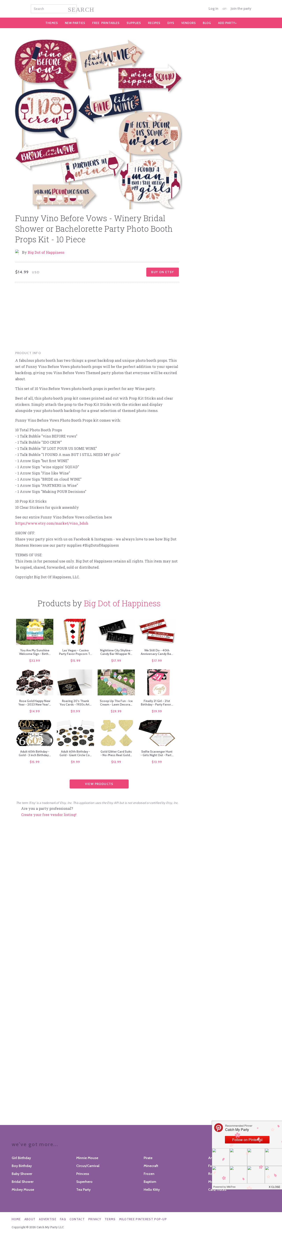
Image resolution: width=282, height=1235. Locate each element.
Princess (82, 1174)
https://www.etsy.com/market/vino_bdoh (51, 523)
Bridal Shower (22, 1182)
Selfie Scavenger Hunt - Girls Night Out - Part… (157, 753)
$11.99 (75, 711)
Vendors (188, 23)
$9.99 (75, 762)
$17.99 (116, 660)
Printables (106, 23)
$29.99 (116, 711)
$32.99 (34, 660)
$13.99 (157, 762)
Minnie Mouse (87, 1158)
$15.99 (75, 660)
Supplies (134, 23)
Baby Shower (22, 1174)
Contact (77, 1219)
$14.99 (35, 711)
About (30, 1219)
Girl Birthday (21, 1158)
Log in (213, 8)
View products (99, 784)
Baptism (150, 1182)
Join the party (241, 8)
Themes (51, 23)
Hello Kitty (152, 1189)
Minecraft (151, 1166)
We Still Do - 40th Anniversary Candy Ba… (157, 652)
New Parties (75, 23)
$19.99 (157, 711)
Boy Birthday (22, 1166)
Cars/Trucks (217, 1189)
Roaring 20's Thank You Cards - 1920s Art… (75, 702)
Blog (207, 23)
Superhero (84, 1182)
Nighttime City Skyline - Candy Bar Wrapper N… (116, 652)
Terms (110, 1219)
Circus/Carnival (87, 1166)
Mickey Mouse (23, 1189)
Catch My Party (141, 9)
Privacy (94, 1219)
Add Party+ (227, 23)
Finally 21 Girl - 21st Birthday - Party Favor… (157, 702)
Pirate (148, 1158)
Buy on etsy (162, 272)
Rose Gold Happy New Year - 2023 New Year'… (35, 702)
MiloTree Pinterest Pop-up (143, 1219)
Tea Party (83, 1189)
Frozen (149, 1174)
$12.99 (116, 762)
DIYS (170, 23)
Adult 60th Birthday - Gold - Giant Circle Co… (75, 753)
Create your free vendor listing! (48, 814)
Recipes (154, 23)
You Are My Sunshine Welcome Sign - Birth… (34, 652)
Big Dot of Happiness (46, 252)
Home (16, 1219)
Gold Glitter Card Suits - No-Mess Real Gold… (116, 753)
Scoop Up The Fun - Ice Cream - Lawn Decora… (116, 702)
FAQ (63, 1219)
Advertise (47, 1219)
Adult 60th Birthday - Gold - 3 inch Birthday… (35, 753)
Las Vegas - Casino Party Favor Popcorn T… (75, 652)
